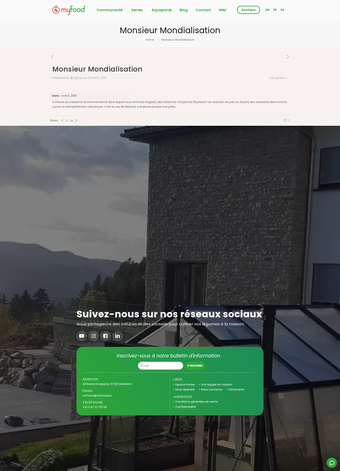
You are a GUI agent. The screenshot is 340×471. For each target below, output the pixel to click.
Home (150, 40)
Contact (203, 9)
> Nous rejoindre (184, 389)
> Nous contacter (211, 389)
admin (78, 78)
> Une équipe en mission (215, 385)
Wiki (222, 9)
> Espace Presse (184, 385)
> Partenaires (235, 389)
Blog (184, 9)
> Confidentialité (184, 407)
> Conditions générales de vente (195, 402)
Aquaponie (162, 9)
